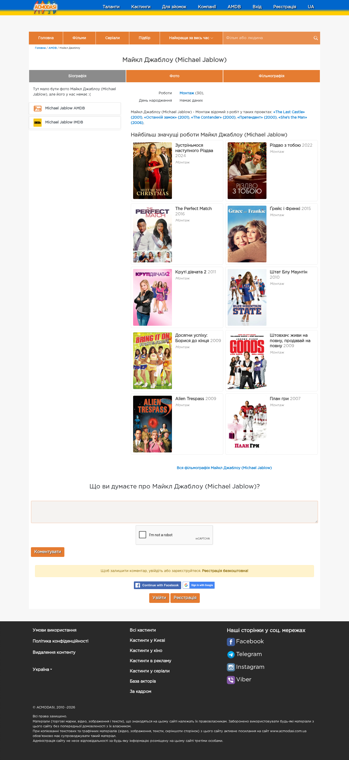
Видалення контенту (54, 652)
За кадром (140, 692)
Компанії (207, 7)
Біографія (77, 76)
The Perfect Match (193, 209)
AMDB (234, 7)
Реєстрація (284, 7)
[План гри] (247, 424)
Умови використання (54, 630)
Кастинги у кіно (146, 651)
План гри (279, 399)
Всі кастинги (143, 630)
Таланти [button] (111, 7)
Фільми (79, 38)
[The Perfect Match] (152, 234)
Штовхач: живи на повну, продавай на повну (290, 341)
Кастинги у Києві (147, 640)
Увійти (159, 598)
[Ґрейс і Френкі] (247, 234)
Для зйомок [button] (174, 7)
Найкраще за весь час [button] (189, 38)
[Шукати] (315, 38)
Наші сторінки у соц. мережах (266, 630)
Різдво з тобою (285, 145)
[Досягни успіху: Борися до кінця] (152, 360)
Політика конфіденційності (60, 641)
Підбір (144, 38)
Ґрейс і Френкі (285, 209)
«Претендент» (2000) (257, 117)
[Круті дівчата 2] (152, 297)
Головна (46, 38)
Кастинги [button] (140, 7)
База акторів (143, 681)
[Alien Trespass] (152, 424)
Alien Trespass (189, 399)
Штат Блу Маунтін (288, 272)
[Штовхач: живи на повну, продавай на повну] (247, 360)
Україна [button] (41, 670)
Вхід (257, 7)
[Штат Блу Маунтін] (247, 297)
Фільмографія (271, 76)
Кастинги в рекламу (150, 661)
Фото (174, 76)
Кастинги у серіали (150, 671)
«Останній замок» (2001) (166, 117)
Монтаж (187, 93)
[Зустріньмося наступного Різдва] (152, 170)
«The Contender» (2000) (213, 117)
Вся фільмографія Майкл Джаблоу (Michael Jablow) (224, 468)
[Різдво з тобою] (247, 170)
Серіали (112, 38)
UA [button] (311, 7)
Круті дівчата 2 (190, 272)
